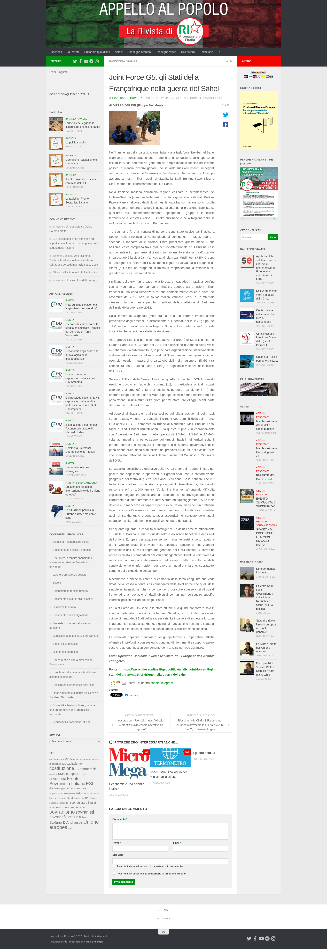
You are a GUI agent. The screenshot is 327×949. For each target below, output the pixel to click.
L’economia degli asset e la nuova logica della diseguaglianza (81, 355)
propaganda (62, 803)
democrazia (88, 769)
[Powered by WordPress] (66, 941)
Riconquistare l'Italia (82, 802)
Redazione (206, 52)
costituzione (61, 768)
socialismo (78, 807)
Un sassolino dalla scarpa (81, 280)
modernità (80, 798)
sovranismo (62, 812)
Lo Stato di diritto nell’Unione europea (266, 648)
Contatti (165, 918)
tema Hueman (95, 941)
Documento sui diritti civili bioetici (72, 598)
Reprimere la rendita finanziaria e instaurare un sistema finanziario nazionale (71, 562)
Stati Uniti (73, 817)
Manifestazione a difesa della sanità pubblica (266, 425)
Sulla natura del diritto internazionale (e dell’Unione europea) (82, 490)
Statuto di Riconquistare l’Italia (70, 541)
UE (81, 822)
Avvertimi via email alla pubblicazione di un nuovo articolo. (151, 873)
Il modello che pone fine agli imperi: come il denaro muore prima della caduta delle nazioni (74, 243)
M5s (73, 798)
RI (219, 52)
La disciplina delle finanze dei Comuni (75, 635)
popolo (52, 803)
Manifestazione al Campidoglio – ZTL (266, 452)
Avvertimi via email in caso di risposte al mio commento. (150, 866)
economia (53, 774)
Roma (52, 807)
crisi (77, 769)
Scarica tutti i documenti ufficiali (71, 722)
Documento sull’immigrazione (70, 615)
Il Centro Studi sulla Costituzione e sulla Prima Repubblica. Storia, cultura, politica (265, 597)
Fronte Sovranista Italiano (67, 781)
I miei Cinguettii (58, 72)
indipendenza (69, 794)
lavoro (86, 793)
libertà (62, 798)
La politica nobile (75, 142)
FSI (89, 783)
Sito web (117, 854)
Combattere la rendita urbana (70, 590)
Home (165, 910)
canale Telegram (162, 683)
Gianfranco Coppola (127, 98)
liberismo (53, 798)
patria (94, 798)
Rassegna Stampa (139, 52)
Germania (54, 788)
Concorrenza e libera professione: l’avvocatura (71, 662)
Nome (116, 842)
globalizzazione (70, 788)
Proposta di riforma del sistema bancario (69, 625)
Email (177, 842)
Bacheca (56, 52)
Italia (78, 793)
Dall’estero (188, 52)
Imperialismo (56, 793)
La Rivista (73, 52)
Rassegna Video (165, 52)
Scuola (56, 582)
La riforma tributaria (64, 607)
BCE (63, 764)
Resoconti (262, 417)
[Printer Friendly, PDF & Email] (118, 683)
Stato (84, 817)
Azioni (119, 52)
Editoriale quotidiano (97, 52)
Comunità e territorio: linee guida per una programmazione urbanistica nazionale (72, 710)
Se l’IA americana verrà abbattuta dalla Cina (266, 294)
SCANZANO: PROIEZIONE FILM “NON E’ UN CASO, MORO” (264, 537)
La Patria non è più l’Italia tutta (79, 272)
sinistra (66, 807)
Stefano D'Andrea (63, 822)
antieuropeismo (56, 759)
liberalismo (95, 793)
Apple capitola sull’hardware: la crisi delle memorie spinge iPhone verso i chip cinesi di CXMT (266, 268)
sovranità (57, 817)
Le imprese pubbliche (65, 651)
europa (71, 774)
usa (70, 828)
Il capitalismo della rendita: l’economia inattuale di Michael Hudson (81, 428)
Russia (59, 807)
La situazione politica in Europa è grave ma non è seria (80, 514)
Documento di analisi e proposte (71, 549)
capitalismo (74, 763)
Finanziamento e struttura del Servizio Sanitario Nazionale (73, 695)
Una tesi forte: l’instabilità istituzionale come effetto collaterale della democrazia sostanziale (73, 260)
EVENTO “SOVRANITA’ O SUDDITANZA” (266, 502)
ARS (68, 759)
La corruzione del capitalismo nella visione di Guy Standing (81, 378)
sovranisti (84, 812)
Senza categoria (86, 482)
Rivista (82, 119)
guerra (84, 788)
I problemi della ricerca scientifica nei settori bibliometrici (73, 674)
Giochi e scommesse (65, 643)
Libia (67, 798)
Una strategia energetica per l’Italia (73, 684)
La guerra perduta (203, 753)
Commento (119, 819)
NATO (88, 798)
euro (61, 773)
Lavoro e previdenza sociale (69, 574)
